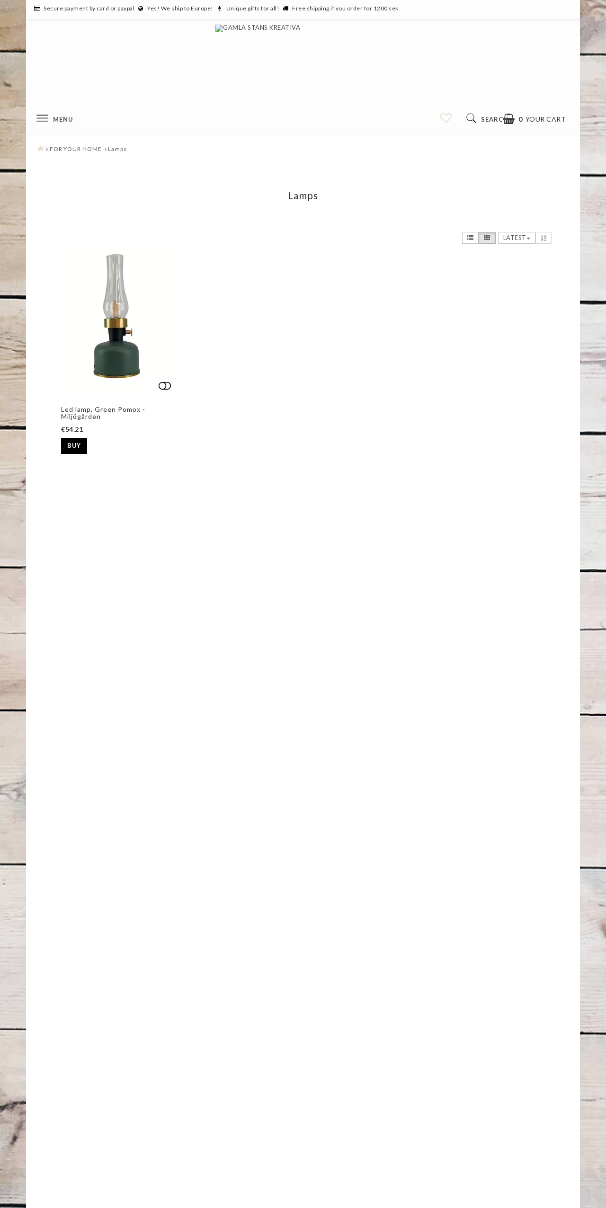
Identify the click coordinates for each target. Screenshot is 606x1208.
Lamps (117, 148)
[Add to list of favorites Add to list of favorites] (117, 322)
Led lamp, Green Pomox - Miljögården (103, 412)
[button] (534, 119)
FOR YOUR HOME (76, 148)
